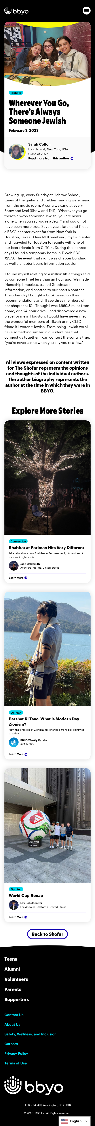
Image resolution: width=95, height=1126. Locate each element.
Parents (12, 989)
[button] (87, 11)
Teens (10, 959)
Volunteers (16, 979)
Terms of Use (15, 1063)
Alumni (12, 969)
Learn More (16, 577)
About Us (12, 1024)
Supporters (16, 999)
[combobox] (75, 1121)
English (76, 1121)
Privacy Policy (16, 1053)
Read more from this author (48, 158)
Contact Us (13, 1015)
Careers (11, 1044)
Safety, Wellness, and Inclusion (30, 1034)
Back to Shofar (47, 934)
